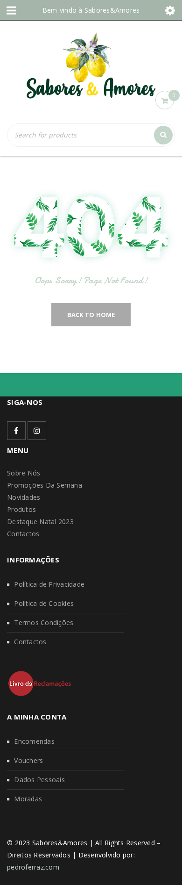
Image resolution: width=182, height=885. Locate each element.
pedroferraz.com (33, 867)
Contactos (23, 533)
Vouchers (28, 760)
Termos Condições (43, 622)
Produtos (21, 509)
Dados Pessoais (39, 779)
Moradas (28, 798)
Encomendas (34, 741)
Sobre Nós (23, 472)
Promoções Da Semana (44, 485)
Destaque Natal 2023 (40, 521)
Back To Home (91, 314)
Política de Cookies (44, 603)
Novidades (23, 497)
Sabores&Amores (112, 10)
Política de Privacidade (49, 584)
